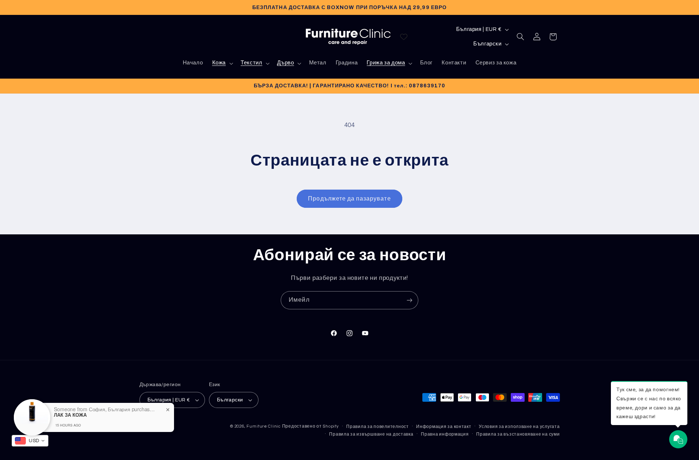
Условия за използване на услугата (519, 427)
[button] (222, 63)
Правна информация (445, 434)
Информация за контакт (443, 427)
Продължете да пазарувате (349, 199)
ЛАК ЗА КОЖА (70, 415)
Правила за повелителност (377, 427)
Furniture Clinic (263, 426)
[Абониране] (409, 300)
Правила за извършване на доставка (371, 434)
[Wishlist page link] (403, 36)
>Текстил (254, 65)
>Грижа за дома (388, 65)
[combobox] (30, 441)
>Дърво (288, 65)
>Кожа (222, 65)
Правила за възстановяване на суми (518, 434)
